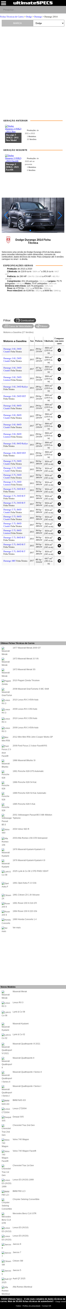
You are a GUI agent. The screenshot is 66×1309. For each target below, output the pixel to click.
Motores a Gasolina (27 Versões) (18, 332)
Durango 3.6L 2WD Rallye (15, 386)
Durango (38, 16)
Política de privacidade (32, 1306)
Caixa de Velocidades (20, 326)
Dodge (29, 16)
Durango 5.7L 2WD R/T (14, 489)
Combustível (27, 320)
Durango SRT (9, 561)
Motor (44, 326)
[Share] (62, 9)
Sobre (18, 1306)
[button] (30, 230)
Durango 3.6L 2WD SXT (14, 396)
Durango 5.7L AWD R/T (14, 537)
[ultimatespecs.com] (33, 2)
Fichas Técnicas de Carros (12, 16)
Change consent (60, 1301)
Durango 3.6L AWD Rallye (15, 443)
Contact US (46, 1306)
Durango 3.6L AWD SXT (14, 453)
